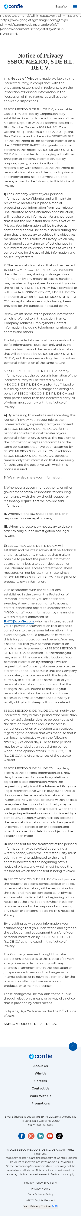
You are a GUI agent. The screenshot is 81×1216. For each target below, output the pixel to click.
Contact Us (40, 1088)
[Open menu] (75, 6)
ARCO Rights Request (40, 1200)
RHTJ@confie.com (19, 621)
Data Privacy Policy (40, 1194)
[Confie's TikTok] (59, 1136)
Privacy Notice (40, 1189)
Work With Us (40, 1096)
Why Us (40, 1073)
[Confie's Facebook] (21, 1136)
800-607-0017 (44, 1125)
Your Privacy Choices (38, 1206)
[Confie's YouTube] (50, 1136)
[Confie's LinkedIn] (40, 1136)
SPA (54, 1183)
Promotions (40, 1103)
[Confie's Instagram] (31, 1136)
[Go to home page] (13, 6)
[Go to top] (73, 1046)
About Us (40, 1066)
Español (61, 6)
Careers (40, 1081)
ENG (46, 1183)
